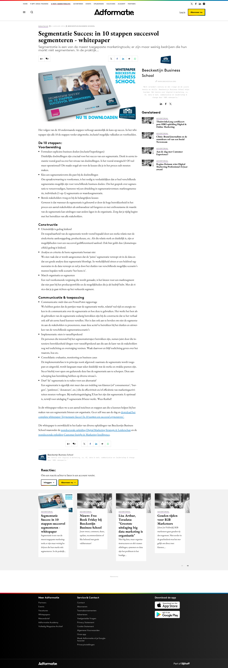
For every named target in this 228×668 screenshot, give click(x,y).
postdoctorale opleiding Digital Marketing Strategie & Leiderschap (96, 430)
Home (25, 4)
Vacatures (110, 4)
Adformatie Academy (48, 622)
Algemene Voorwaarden (88, 630)
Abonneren (82, 606)
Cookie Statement (85, 626)
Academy (121, 4)
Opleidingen (99, 4)
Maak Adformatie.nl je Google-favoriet (91, 639)
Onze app (81, 634)
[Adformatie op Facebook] (196, 4)
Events (88, 4)
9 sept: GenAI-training (39, 4)
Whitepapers (44, 614)
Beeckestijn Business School (81, 26)
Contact (81, 602)
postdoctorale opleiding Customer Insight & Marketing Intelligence (74, 434)
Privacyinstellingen (86, 644)
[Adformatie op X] (192, 4)
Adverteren (78, 4)
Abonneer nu (196, 12)
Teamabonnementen (86, 610)
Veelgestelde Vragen (86, 618)
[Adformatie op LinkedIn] (200, 4)
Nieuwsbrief (44, 618)
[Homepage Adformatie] (114, 12)
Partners (132, 4)
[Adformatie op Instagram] (204, 4)
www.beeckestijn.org (167, 81)
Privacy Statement (85, 622)
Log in (182, 12)
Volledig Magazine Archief (50, 626)
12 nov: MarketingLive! (61, 4)
